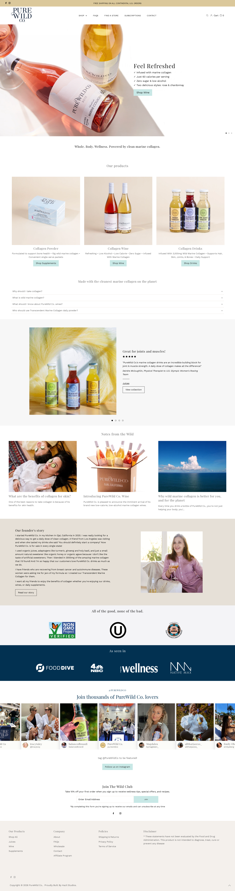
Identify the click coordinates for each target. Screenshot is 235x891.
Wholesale (59, 846)
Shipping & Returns (109, 837)
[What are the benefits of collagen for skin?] (43, 466)
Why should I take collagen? (27, 291)
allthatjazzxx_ (191, 747)
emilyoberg (229, 747)
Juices (126, 383)
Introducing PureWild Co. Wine (106, 496)
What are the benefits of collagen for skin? (40, 496)
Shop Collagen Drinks (141, 84)
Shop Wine (118, 263)
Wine (11, 846)
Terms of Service (107, 846)
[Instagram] (9, 3)
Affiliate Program (63, 855)
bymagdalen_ (152, 747)
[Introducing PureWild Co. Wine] (117, 466)
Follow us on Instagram (117, 767)
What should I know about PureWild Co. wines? (37, 304)
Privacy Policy (106, 841)
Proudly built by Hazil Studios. (60, 885)
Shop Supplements (46, 263)
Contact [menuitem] (151, 15)
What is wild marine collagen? (28, 297)
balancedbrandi (76, 747)
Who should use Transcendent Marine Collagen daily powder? (45, 310)
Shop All (13, 837)
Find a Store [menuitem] (111, 15)
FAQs (56, 841)
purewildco (113, 747)
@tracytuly (35, 747)
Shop (82, 15)
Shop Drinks (190, 263)
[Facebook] (6, 3)
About (57, 837)
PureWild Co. (36, 885)
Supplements (16, 851)
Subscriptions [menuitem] (133, 15)
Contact (58, 851)
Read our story (26, 592)
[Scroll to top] (229, 885)
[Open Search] (207, 15)
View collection (134, 389)
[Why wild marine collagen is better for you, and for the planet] (192, 466)
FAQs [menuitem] (95, 15)
